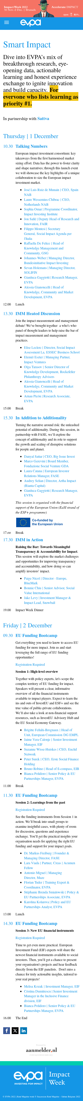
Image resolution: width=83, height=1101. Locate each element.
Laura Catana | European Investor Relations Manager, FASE (46, 473)
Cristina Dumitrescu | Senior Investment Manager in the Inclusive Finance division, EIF (50, 996)
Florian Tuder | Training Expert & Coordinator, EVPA (46, 884)
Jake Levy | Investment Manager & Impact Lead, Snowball (47, 600)
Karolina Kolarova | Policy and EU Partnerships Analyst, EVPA (47, 904)
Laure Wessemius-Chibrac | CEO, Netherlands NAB (47, 202)
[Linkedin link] (23, 1030)
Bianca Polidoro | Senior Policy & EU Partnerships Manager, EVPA (49, 776)
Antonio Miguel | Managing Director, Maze (43, 875)
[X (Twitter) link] (15, 1030)
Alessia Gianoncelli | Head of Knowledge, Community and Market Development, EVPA (48, 292)
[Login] (76, 22)
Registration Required (30, 664)
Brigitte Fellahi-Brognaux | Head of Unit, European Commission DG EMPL (51, 732)
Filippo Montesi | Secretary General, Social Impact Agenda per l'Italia (48, 233)
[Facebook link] (6, 1030)
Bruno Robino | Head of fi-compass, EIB (51, 768)
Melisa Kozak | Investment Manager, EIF (52, 986)
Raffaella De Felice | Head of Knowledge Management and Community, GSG (44, 248)
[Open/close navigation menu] (6, 22)
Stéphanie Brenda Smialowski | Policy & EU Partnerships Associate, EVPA (51, 894)
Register (65, 22)
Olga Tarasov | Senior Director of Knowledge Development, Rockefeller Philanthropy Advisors (49, 372)
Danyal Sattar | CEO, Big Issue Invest (49, 456)
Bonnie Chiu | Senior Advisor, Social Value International (49, 590)
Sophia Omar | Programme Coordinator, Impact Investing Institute (51, 211)
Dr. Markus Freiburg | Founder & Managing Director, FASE (46, 855)
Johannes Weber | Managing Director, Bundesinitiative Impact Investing (49, 260)
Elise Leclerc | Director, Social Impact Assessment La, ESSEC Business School (52, 349)
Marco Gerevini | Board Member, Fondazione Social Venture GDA (46, 463)
